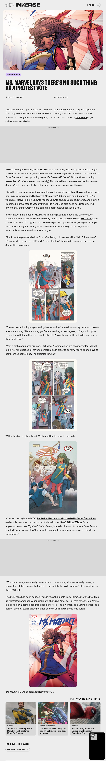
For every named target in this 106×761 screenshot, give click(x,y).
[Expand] (92, 735)
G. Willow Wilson (73, 522)
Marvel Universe (16, 749)
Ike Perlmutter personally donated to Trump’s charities (66, 518)
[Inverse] (28, 5)
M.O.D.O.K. (86, 218)
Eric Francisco (17, 97)
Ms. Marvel (77, 192)
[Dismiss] (101, 735)
